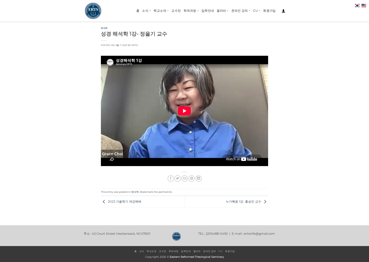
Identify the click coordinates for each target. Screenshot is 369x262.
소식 (145, 10)
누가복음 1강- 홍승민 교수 (244, 202)
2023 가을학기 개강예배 (124, 202)
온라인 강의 (239, 10)
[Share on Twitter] (178, 178)
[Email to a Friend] (184, 178)
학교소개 (160, 10)
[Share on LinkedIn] (198, 178)
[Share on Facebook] (171, 178)
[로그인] (283, 11)
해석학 (104, 28)
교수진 (176, 10)
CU (255, 10)
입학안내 (207, 10)
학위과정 (190, 10)
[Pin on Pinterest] (191, 178)
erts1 (134, 45)
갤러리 (221, 10)
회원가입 (269, 10)
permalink (165, 191)
